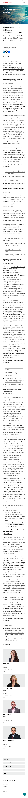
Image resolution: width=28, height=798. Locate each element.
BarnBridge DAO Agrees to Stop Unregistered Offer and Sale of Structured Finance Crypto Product (13, 512)
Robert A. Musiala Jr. (8, 740)
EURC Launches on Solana (11, 180)
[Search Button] (22, 3)
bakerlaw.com (22, 0)
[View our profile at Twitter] (5, 780)
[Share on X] (6, 52)
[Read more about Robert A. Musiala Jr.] (14, 732)
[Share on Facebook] (9, 52)
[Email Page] (26, 11)
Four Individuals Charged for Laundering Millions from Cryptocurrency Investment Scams (15, 518)
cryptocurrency (7, 766)
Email (4, 671)
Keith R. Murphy (7, 714)
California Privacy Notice (7, 788)
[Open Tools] (26, 14)
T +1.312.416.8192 (7, 746)
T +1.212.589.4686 (7, 720)
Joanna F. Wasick (7, 688)
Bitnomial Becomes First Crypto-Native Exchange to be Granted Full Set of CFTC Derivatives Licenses (15, 172)
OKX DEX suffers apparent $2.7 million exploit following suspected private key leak (14, 634)
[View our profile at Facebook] (7, 780)
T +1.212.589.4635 (7, 695)
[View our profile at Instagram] (9, 780)
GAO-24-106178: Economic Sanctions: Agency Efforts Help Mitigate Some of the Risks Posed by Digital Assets (14, 380)
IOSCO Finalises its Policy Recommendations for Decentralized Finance (14, 367)
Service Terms (5, 786)
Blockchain (10, 49)
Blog (3, 7)
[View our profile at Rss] (14, 780)
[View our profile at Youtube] (12, 780)
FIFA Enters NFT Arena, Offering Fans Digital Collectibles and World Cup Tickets (14, 249)
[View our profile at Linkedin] (3, 780)
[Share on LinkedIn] (4, 52)
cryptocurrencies (8, 763)
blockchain (6, 759)
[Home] (26, 8)
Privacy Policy (5, 784)
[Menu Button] (24, 3)
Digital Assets (7, 770)
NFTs (5, 773)
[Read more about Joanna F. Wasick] (14, 680)
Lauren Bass (6, 663)
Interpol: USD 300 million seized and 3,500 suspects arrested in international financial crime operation (14, 524)
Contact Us (5, 791)
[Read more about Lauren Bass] (14, 655)
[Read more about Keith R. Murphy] (14, 706)
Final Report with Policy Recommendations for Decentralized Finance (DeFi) (14, 374)
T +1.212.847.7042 (7, 669)
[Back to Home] (8, 3)
